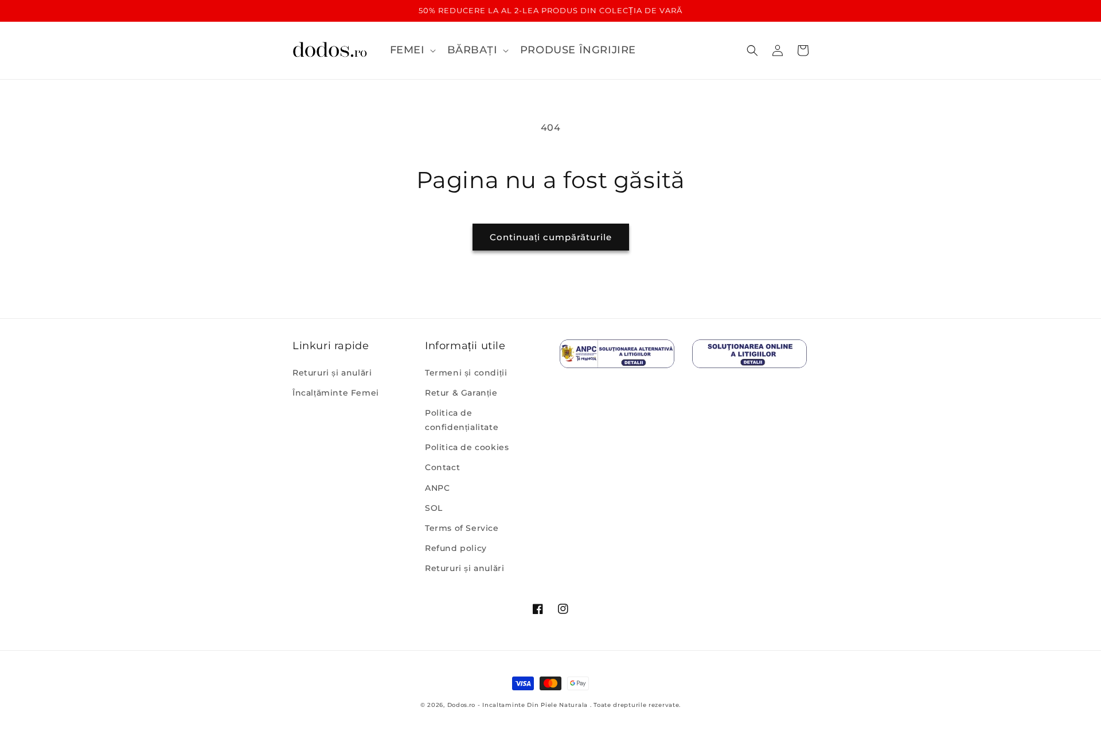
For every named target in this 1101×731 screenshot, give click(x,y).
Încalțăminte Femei (335, 393)
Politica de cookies (467, 447)
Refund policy (456, 548)
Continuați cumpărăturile (551, 237)
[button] (411, 50)
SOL (434, 508)
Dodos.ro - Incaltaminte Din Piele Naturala (517, 705)
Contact (442, 467)
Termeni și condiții (466, 373)
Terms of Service (462, 528)
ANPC (437, 488)
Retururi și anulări (332, 373)
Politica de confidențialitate (461, 420)
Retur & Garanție (461, 393)
